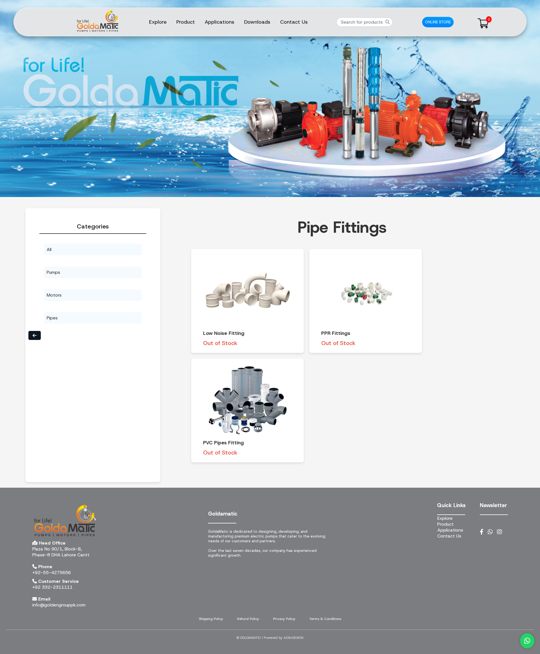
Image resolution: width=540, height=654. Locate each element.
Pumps (53, 272)
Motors (54, 295)
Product (185, 22)
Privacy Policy (284, 619)
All (49, 249)
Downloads (257, 22)
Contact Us (294, 22)
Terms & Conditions (325, 619)
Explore (157, 22)
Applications (219, 22)
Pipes (52, 318)
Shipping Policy (211, 619)
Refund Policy (248, 619)
